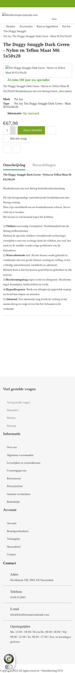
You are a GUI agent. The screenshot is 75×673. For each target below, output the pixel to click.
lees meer (65, 91)
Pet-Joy (66, 26)
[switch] (8, 667)
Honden (10, 26)
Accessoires (25, 26)
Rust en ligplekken (47, 26)
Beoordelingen (44, 165)
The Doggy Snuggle (15, 31)
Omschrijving (14, 165)
